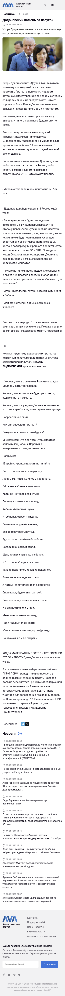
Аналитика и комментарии (41, 936)
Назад (25, 14)
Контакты (32, 917)
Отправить (50, 964)
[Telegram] (23, 724)
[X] (27, 724)
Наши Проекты (35, 927)
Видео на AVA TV (36, 931)
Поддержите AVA (36, 922)
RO (52, 5)
